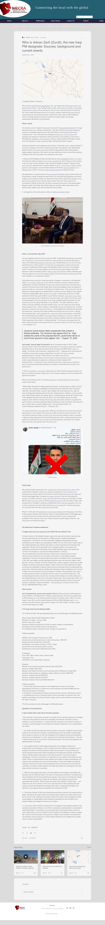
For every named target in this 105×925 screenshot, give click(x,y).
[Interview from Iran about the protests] (52, 857)
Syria (57, 26)
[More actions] (82, 37)
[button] (89, 26)
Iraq (43, 26)
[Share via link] (35, 833)
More (81, 26)
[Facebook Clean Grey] (67, 908)
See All (89, 847)
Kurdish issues (66, 26)
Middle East (35, 827)
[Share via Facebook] (23, 833)
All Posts (16, 26)
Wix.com (61, 908)
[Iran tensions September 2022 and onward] (79, 857)
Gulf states (50, 26)
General (31, 26)
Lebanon (24, 26)
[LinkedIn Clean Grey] (73, 908)
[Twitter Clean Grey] (70, 908)
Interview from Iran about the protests (52, 867)
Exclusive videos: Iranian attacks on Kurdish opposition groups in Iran (25, 867)
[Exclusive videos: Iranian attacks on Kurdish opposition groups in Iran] (26, 857)
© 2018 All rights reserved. (51, 913)
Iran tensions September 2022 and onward (77, 867)
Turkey (75, 26)
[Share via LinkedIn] (31, 833)
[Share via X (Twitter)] (27, 833)
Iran (38, 26)
